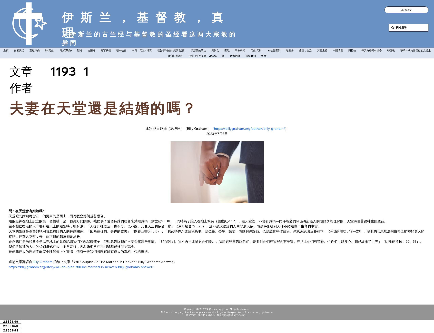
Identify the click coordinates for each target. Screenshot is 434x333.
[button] (406, 9)
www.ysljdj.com (220, 309)
